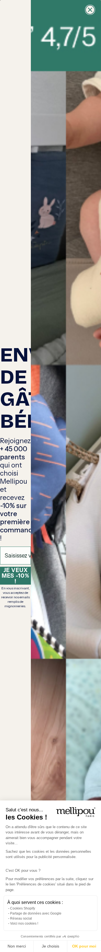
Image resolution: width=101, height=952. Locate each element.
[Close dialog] (90, 9)
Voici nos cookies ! (24, 923)
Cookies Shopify (22, 908)
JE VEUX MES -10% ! (15, 576)
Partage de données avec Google (35, 913)
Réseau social (21, 918)
